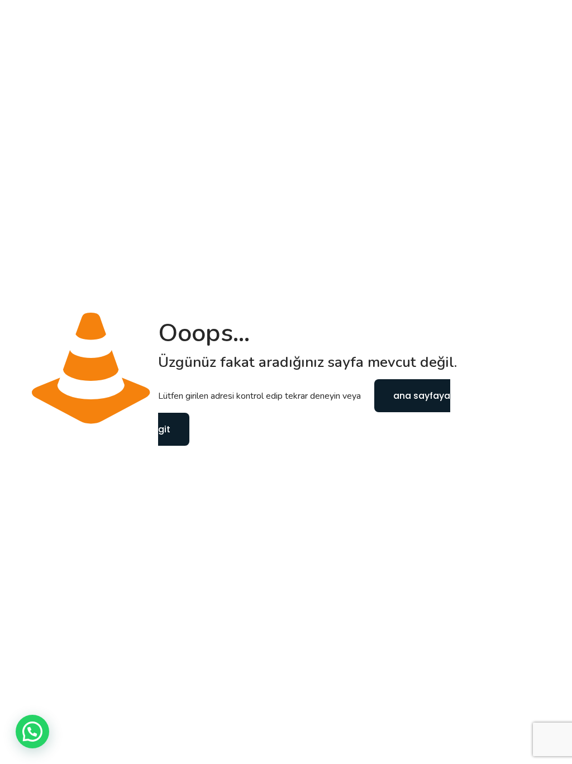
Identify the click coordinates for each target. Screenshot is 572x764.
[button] (32, 731)
